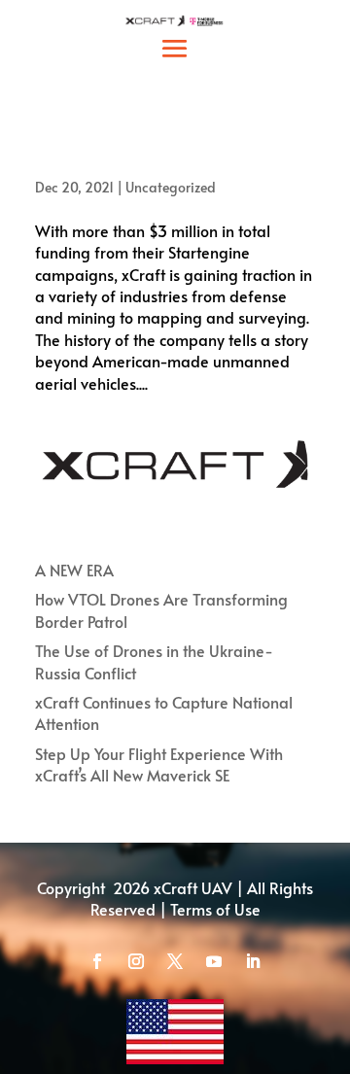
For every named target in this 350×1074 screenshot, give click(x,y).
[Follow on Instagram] (136, 961)
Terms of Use (215, 908)
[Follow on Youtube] (213, 961)
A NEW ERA (74, 569)
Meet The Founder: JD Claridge (159, 158)
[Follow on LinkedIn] (252, 961)
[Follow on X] (175, 961)
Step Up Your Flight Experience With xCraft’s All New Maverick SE (159, 764)
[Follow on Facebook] (97, 961)
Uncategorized (170, 187)
